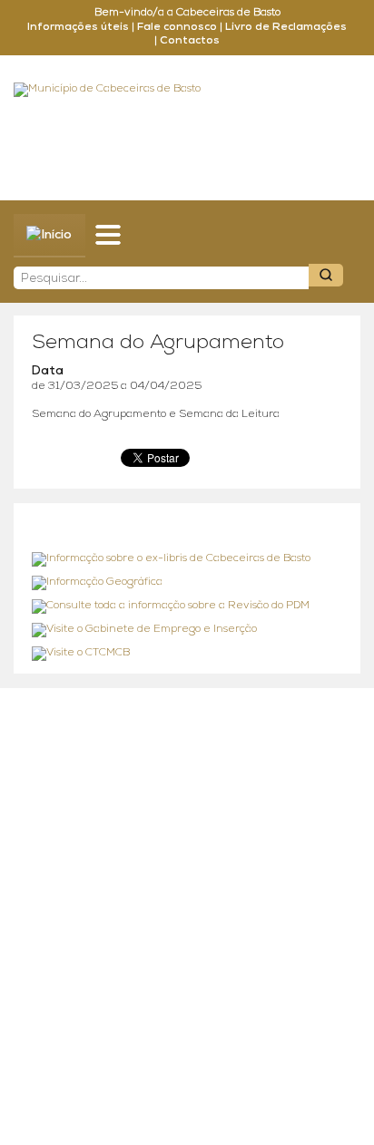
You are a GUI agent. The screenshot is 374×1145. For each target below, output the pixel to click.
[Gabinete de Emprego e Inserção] (187, 630)
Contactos (190, 40)
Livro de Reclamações (286, 27)
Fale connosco (177, 27)
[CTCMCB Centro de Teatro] (187, 653)
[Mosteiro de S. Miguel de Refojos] (187, 559)
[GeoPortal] (187, 583)
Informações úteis (78, 27)
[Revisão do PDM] (187, 606)
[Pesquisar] (326, 275)
